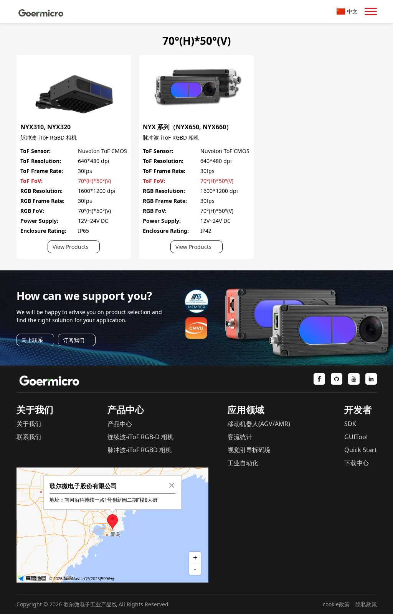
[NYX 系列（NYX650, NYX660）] (196, 59)
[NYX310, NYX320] (74, 59)
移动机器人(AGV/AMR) (259, 424)
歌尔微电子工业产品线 (90, 604)
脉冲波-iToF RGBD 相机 (48, 137)
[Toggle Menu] (371, 11)
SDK (350, 424)
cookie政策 (336, 604)
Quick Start (360, 450)
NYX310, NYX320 (45, 127)
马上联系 (32, 340)
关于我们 (29, 424)
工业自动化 (243, 463)
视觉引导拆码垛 (249, 450)
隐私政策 (366, 604)
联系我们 (29, 437)
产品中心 (119, 424)
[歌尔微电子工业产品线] (41, 11)
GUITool (356, 437)
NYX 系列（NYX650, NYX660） (187, 127)
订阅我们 (73, 340)
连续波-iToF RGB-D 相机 (140, 437)
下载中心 (356, 463)
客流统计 (240, 437)
